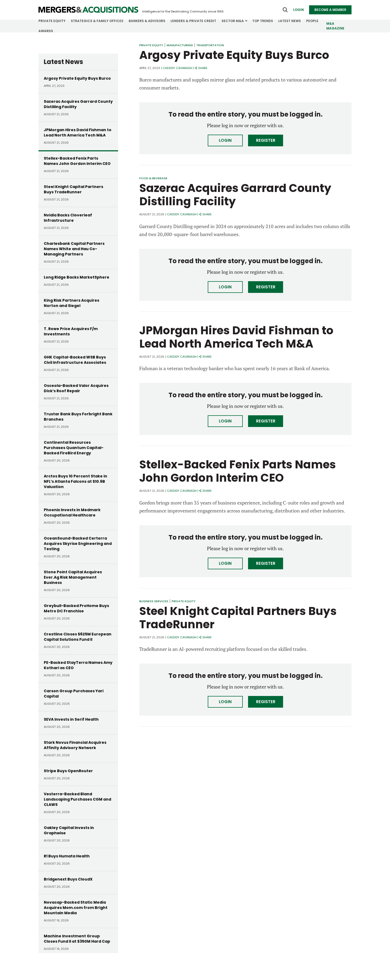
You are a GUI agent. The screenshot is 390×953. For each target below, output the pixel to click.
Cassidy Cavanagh (177, 68)
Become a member (330, 9)
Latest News (289, 21)
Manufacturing (180, 45)
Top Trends (262, 21)
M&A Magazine (335, 26)
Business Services (153, 601)
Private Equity (52, 21)
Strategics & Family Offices (97, 21)
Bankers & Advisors (147, 21)
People (312, 21)
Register (265, 140)
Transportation (210, 45)
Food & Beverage (153, 178)
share (202, 68)
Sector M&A (233, 21)
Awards (45, 31)
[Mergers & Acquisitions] (88, 10)
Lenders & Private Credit (193, 21)
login (298, 9)
